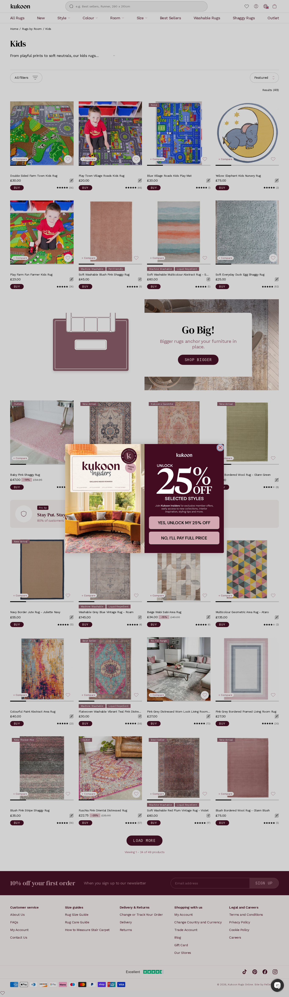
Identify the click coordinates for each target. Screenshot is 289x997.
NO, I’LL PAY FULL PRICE (184, 538)
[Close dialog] (220, 447)
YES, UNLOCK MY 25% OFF (184, 522)
